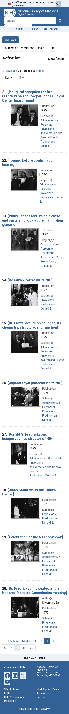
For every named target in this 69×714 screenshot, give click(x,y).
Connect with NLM (14, 667)
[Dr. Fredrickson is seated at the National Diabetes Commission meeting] (34, 590)
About (20, 29)
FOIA (7, 693)
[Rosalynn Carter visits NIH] (30, 280)
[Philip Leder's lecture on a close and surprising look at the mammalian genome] (32, 220)
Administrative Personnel (45, 458)
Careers (41, 697)
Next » (42, 71)
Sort (7, 77)
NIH (29, 709)
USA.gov (45, 709)
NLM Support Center (48, 689)
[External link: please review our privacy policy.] (7, 675)
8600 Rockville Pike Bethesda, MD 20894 (48, 674)
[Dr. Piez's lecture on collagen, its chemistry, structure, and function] (31, 325)
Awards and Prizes (52, 257)
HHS (35, 709)
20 (31, 647)
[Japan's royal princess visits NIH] (35, 383)
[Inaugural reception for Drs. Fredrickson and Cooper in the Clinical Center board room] (33, 96)
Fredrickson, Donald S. (43, 475)
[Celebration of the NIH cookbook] (35, 537)
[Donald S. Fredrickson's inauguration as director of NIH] (27, 436)
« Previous (9, 71)
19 (24, 647)
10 (22, 77)
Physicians (47, 128)
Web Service (52, 29)
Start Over (10, 39)
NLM (22, 709)
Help (34, 29)
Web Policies (11, 689)
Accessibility (44, 693)
